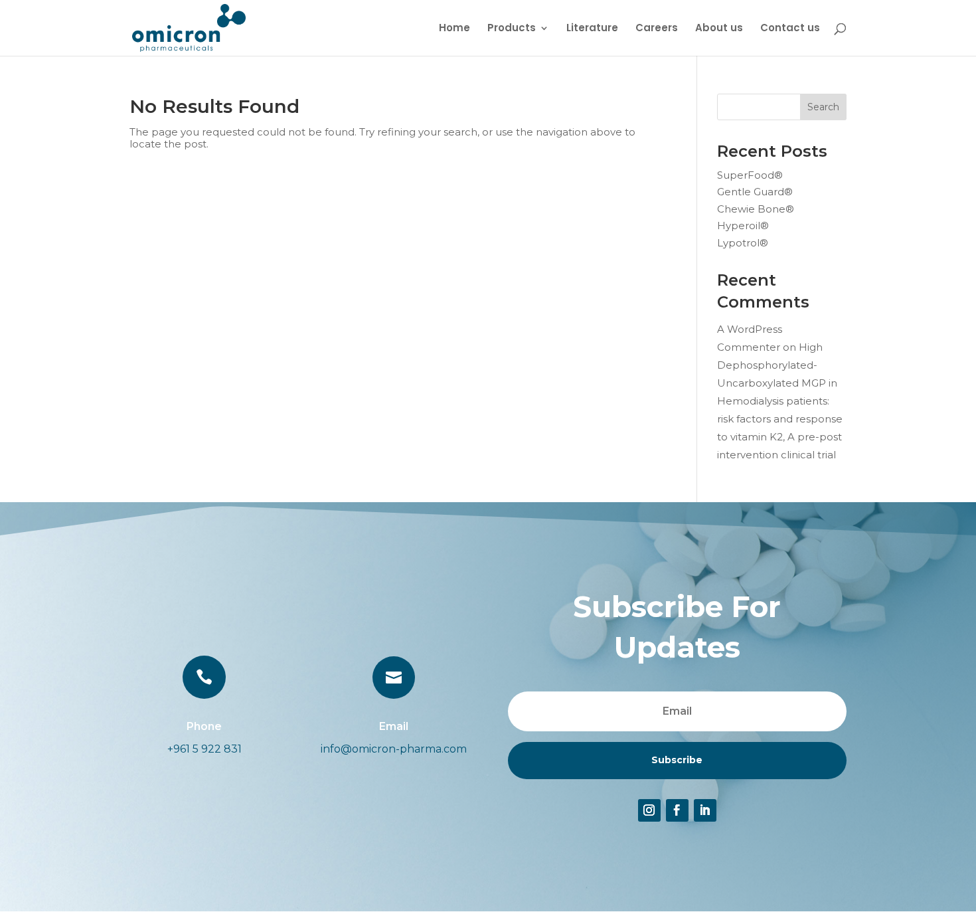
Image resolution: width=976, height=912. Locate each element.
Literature (592, 29)
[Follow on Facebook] (677, 810)
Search (823, 107)
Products (511, 29)
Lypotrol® (742, 242)
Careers (656, 29)
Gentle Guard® (755, 191)
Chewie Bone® (755, 209)
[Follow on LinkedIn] (705, 810)
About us (719, 29)
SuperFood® (750, 175)
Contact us (790, 29)
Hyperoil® (743, 225)
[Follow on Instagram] (649, 810)
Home (454, 29)
